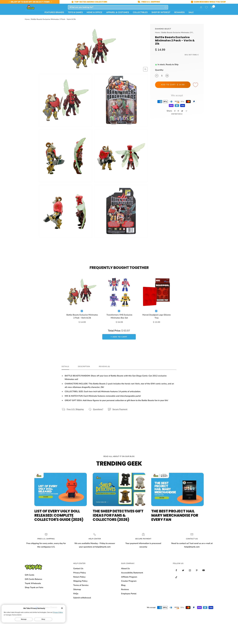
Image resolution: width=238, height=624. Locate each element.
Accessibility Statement (132, 572)
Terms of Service (81, 585)
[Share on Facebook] (174, 111)
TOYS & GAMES (75, 12)
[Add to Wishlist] (196, 85)
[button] (212, 7)
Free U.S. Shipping (75, 409)
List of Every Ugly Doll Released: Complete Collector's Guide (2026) (58, 515)
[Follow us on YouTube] (203, 570)
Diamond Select (163, 29)
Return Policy (79, 577)
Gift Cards (29, 575)
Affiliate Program (129, 577)
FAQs (75, 593)
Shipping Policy (80, 581)
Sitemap (77, 589)
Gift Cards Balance (33, 579)
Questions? (98, 409)
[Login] (201, 7)
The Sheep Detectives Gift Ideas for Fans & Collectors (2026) (118, 515)
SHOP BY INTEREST (160, 12)
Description (84, 367)
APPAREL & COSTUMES (117, 12)
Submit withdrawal (82, 597)
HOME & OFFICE (94, 12)
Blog (123, 585)
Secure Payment (119, 409)
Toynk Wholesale (33, 583)
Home (27, 19)
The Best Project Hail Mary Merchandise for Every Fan (174, 515)
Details (65, 367)
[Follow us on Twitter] (183, 570)
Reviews (125, 589)
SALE (191, 12)
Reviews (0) (104, 367)
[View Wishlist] (206, 7)
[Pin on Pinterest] (178, 111)
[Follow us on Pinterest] (196, 570)
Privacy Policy (79, 572)
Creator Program (128, 581)
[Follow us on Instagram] (190, 570)
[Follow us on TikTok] (176, 577)
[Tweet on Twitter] (182, 111)
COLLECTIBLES (140, 12)
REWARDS (179, 12)
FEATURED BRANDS (54, 12)
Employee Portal (128, 593)
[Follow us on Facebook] (176, 570)
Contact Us (78, 568)
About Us (125, 568)
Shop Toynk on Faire (34, 587)
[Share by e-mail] (186, 111)
